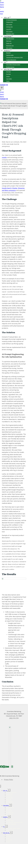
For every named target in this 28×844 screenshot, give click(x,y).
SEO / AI (5, 790)
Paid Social (8, 41)
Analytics (5, 817)
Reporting (8, 52)
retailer (4, 157)
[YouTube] (8, 767)
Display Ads (9, 43)
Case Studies (9, 78)
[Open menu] (2, 88)
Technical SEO (9, 22)
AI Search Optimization (11, 19)
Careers (7, 81)
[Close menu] (0, 786)
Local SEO (8, 29)
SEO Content (9, 24)
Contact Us (4, 85)
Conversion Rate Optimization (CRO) (14, 57)
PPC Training (9, 48)
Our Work (8, 74)
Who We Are (6, 833)
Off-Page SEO (9, 26)
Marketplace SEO (10, 33)
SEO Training (9, 31)
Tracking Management (11, 59)
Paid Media (6, 805)
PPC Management (10, 38)
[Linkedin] (6, 767)
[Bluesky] (10, 767)
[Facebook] (1, 767)
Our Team (8, 71)
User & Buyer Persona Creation (13, 64)
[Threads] (12, 767)
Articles (8, 76)
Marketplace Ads (10, 45)
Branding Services (10, 67)
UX (4, 826)
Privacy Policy (8, 780)
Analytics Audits (9, 55)
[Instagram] (3, 767)
